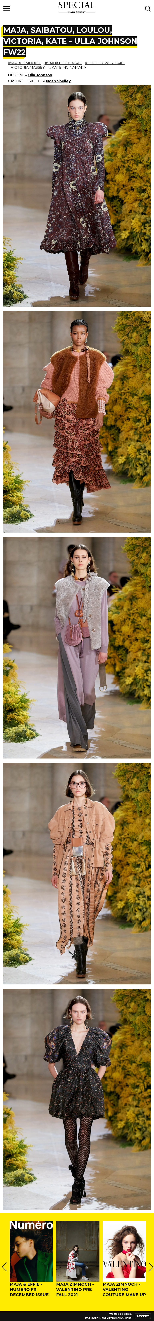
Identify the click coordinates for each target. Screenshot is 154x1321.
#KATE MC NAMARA (67, 67)
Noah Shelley (58, 81)
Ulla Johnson (40, 75)
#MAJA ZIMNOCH (24, 63)
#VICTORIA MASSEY (27, 67)
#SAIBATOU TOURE (63, 63)
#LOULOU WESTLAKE (105, 63)
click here (124, 1318)
